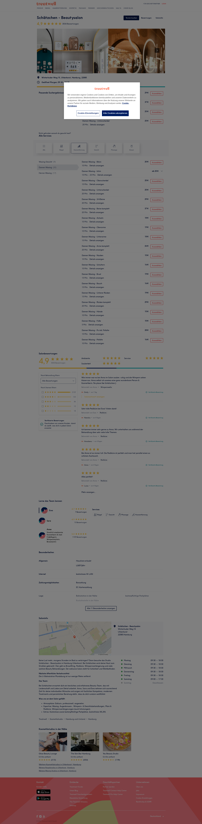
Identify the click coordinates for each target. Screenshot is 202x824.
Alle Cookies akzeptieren (115, 113)
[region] (102, 100)
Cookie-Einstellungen (88, 113)
